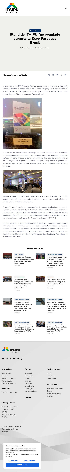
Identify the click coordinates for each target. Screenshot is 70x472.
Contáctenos (52, 384)
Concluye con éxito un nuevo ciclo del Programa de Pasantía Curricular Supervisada (24, 260)
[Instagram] (7, 358)
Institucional (19, 254)
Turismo (50, 277)
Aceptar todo (22, 465)
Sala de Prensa (35, 31)
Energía (28, 369)
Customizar (13, 461)
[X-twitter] (10, 358)
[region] (22, 456)
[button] (65, 8)
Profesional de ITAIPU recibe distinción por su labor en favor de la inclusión (56, 283)
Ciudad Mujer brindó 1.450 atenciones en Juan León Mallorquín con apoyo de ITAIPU (57, 328)
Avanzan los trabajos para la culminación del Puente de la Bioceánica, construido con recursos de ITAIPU (56, 306)
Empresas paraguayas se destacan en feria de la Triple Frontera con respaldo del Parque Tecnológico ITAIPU (57, 261)
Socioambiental (54, 369)
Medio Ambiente (19, 277)
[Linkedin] (18, 358)
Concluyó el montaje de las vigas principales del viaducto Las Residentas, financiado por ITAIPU (24, 328)
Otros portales (8, 403)
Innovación (6, 388)
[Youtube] (14, 358)
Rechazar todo (29, 461)
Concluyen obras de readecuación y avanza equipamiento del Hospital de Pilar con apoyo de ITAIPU (23, 306)
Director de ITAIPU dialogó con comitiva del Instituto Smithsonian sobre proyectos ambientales (23, 284)
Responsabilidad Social (55, 254)
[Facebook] (3, 358)
